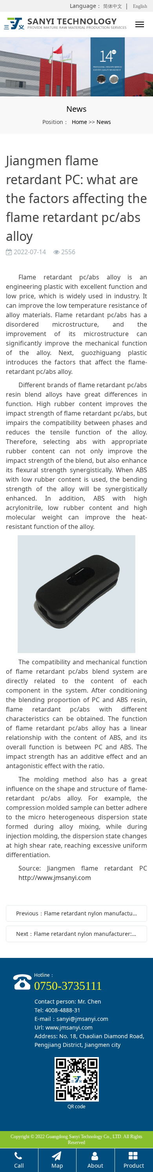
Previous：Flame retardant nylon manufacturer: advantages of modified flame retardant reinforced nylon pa (78, 913)
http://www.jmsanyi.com (54, 877)
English (140, 6)
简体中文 (112, 6)
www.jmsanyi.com (69, 1027)
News (104, 122)
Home (79, 122)
